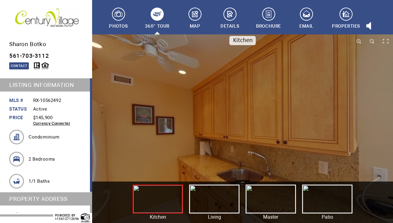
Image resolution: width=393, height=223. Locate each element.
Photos (118, 26)
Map (195, 26)
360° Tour (157, 26)
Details (229, 26)
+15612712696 (67, 219)
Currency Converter (52, 123)
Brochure (268, 26)
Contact (19, 66)
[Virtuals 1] (85, 215)
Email (306, 26)
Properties (346, 26)
